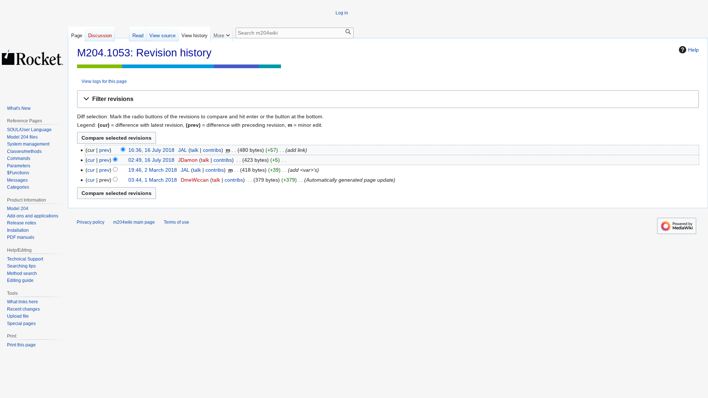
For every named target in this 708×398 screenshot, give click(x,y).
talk (194, 150)
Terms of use (176, 222)
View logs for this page (104, 81)
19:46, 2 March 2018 (152, 170)
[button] (388, 99)
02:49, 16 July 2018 (151, 160)
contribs (212, 150)
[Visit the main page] (32, 57)
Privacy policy (90, 222)
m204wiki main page (134, 222)
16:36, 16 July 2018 (151, 150)
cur (91, 160)
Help (693, 50)
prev (104, 150)
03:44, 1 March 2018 (152, 180)
